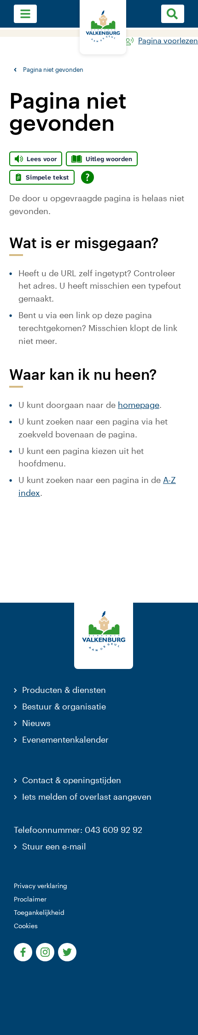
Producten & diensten (64, 690)
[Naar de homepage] (103, 27)
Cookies (26, 926)
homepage (138, 405)
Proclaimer (30, 899)
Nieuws (36, 723)
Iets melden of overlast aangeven (86, 796)
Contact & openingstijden (71, 780)
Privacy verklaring (40, 886)
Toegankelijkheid (39, 912)
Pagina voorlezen (168, 41)
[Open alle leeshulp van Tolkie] (87, 177)
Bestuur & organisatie (64, 706)
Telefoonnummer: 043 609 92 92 (78, 830)
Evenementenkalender (65, 739)
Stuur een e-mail (54, 846)
